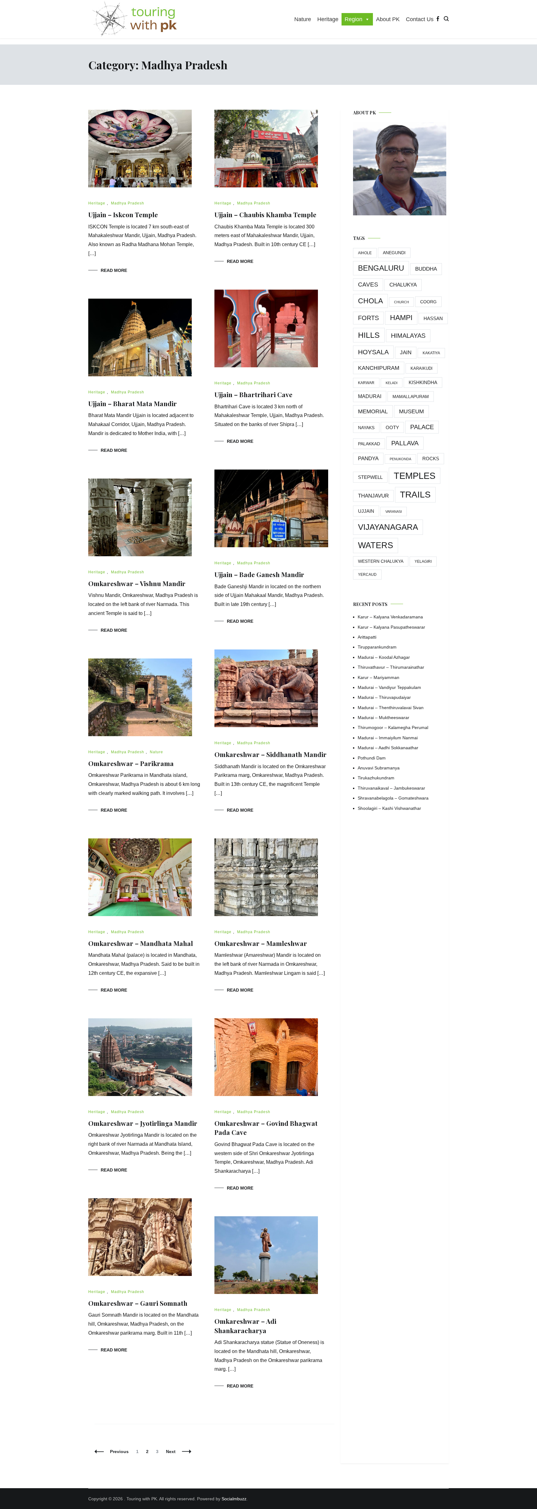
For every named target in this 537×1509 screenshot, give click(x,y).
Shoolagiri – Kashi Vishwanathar (389, 808)
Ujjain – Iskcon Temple (123, 214)
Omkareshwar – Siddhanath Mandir (270, 754)
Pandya (368, 458)
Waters (375, 545)
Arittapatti (367, 637)
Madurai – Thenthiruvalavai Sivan (391, 707)
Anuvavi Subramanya (379, 767)
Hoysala (373, 351)
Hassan (433, 318)
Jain (405, 352)
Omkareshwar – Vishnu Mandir (137, 583)
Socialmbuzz (234, 1498)
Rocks (430, 458)
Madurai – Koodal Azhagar (384, 657)
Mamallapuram (410, 396)
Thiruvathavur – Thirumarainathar (391, 667)
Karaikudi (422, 368)
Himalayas (408, 335)
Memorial (373, 411)
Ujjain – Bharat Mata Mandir (132, 403)
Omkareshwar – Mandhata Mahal (140, 943)
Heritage (327, 19)
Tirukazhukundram (376, 777)
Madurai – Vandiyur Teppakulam (389, 687)
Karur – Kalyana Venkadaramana (390, 616)
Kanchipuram (378, 368)
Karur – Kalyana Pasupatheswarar (391, 627)
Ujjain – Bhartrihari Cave (253, 394)
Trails (415, 494)
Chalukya (403, 285)
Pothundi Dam (372, 757)
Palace (422, 427)
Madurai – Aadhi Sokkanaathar (388, 747)
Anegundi (394, 252)
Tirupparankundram (377, 646)
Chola (370, 301)
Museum (411, 411)
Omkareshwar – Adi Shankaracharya (245, 1325)
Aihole (365, 253)
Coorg (428, 301)
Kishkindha (423, 382)
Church (401, 302)
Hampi (401, 318)
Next (171, 1451)
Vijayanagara (388, 527)
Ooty (392, 427)
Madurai (369, 396)
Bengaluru (381, 268)
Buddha (426, 269)
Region (353, 19)
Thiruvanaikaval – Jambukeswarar (391, 788)
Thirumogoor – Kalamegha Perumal (393, 727)
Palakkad (369, 443)
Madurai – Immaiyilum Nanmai (388, 737)
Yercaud (367, 574)
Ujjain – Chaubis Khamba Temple (265, 214)
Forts (368, 317)
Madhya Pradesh (127, 203)
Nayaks (366, 427)
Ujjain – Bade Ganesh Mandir (259, 574)
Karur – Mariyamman (378, 677)
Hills (369, 335)
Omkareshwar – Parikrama (131, 763)
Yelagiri (423, 561)
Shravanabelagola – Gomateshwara (393, 798)
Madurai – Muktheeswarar (383, 717)
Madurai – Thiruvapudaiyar (384, 697)
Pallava (405, 443)
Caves (368, 284)
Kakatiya (431, 353)
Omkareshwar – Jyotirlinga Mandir (142, 1123)
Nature (302, 19)
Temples (414, 475)
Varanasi (393, 511)
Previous (119, 1451)
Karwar (366, 383)
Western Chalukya (380, 561)
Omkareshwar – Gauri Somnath (137, 1303)
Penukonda (400, 459)
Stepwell (370, 477)
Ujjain (366, 511)
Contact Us (420, 19)
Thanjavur (373, 496)
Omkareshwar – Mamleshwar (260, 943)
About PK (388, 19)
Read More (114, 270)
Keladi (391, 383)
